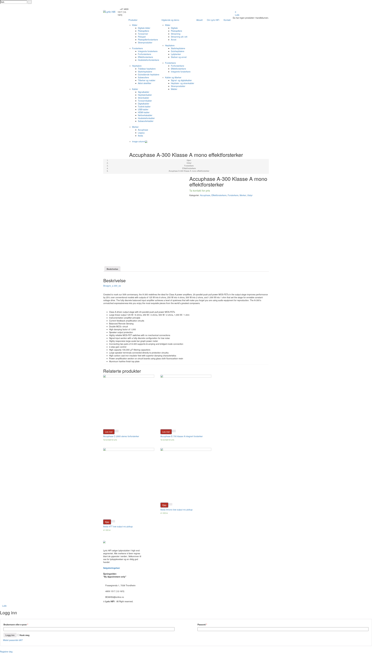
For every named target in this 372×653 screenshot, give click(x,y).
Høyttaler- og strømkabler (182, 83)
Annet (173, 39)
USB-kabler (143, 109)
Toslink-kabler (144, 106)
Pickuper (142, 36)
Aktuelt (199, 19)
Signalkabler (143, 91)
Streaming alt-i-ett (179, 36)
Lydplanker (176, 54)
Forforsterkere (144, 54)
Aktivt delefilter (144, 83)
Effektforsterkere (145, 57)
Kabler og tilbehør (173, 77)
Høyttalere (137, 65)
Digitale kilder (144, 27)
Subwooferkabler (145, 121)
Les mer (109, 431)
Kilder (134, 25)
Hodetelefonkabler (146, 118)
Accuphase (143, 129)
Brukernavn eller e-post (15, 624)
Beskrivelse (112, 269)
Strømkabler (143, 97)
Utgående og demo (170, 19)
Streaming (175, 33)
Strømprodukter (145, 42)
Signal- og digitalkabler (181, 80)
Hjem (189, 160)
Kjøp (107, 521)
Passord (202, 624)
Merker (135, 126)
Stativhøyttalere (145, 71)
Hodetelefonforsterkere (148, 59)
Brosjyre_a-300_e (111, 285)
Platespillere (143, 30)
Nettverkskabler (145, 115)
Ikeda (140, 135)
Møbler (174, 89)
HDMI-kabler (144, 112)
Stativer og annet (179, 57)
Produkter (132, 19)
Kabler (135, 89)
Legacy (141, 132)
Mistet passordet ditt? (13, 640)
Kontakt (227, 19)
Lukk (236, 14)
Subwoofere (143, 77)
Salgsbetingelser (111, 567)
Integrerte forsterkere (148, 51)
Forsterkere (137, 48)
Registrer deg (6, 651)
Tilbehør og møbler (146, 80)
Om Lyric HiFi (213, 19)
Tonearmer (143, 33)
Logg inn (10, 635)
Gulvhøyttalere (177, 51)
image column (138, 141)
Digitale (174, 27)
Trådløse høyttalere (147, 68)
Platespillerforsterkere (148, 39)
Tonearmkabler (145, 100)
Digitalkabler (143, 103)
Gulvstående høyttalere (148, 74)
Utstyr (189, 162)
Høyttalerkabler (145, 94)
